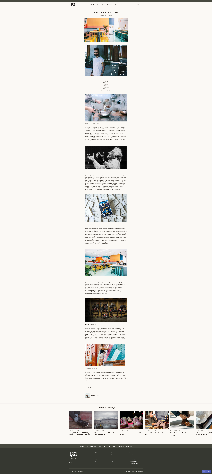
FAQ (130, 456)
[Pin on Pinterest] (92, 387)
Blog (112, 456)
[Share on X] (90, 387)
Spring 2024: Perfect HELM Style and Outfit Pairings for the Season (79, 433)
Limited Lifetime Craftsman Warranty (135, 464)
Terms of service (140, 471)
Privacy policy (134, 471)
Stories (104, 8)
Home (100, 8)
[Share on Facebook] (88, 387)
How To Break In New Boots (179, 433)
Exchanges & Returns (134, 459)
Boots (96, 454)
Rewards (112, 461)
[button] (138, 5)
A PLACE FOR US (91, 224)
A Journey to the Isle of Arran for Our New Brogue (104, 433)
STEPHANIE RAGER (93, 368)
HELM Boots (74, 471)
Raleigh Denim (112, 127)
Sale (95, 461)
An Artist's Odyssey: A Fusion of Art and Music (131, 433)
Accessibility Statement (134, 461)
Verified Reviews (114, 459)
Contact (131, 454)
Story (112, 454)
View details (71, 436)
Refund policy (128, 471)
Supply (96, 459)
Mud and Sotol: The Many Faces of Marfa (156, 433)
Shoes (96, 456)
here (125, 377)
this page (118, 184)
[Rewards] (206, 471)
